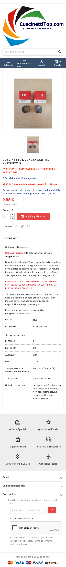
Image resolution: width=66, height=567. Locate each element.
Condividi (16, 226)
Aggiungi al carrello (33, 217)
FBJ (35, 319)
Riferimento (12, 326)
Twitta (22, 226)
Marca (8, 319)
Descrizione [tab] (10, 238)
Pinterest (28, 226)
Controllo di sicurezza (21, 518)
